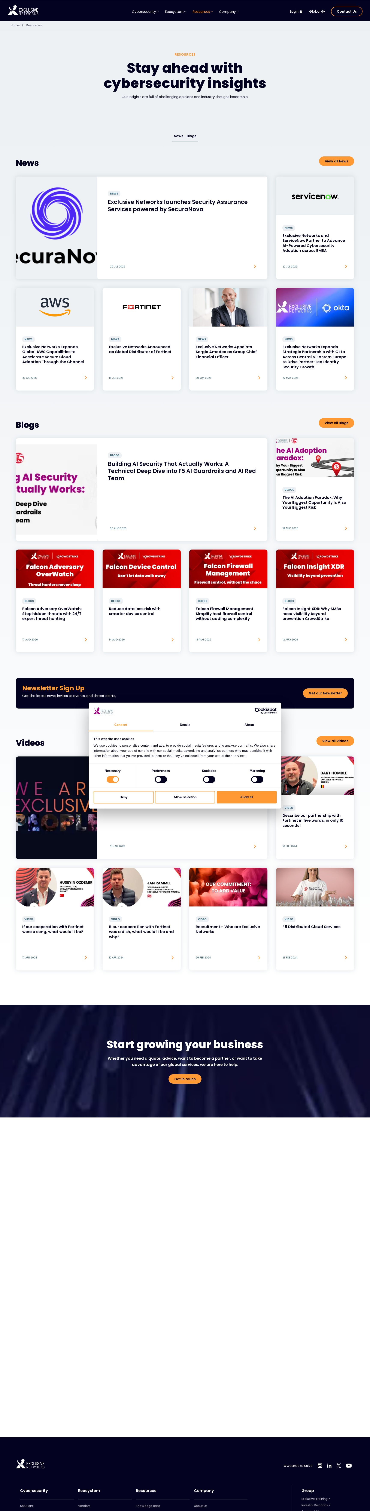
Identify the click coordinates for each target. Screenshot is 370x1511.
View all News (336, 161)
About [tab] (249, 725)
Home (17, 25)
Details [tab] (185, 725)
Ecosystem (89, 1491)
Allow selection (185, 797)
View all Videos (335, 740)
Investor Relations (314, 1505)
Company (204, 1491)
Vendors (84, 1506)
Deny (123, 797)
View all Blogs (336, 422)
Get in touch (185, 1079)
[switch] (161, 779)
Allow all (246, 797)
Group (307, 1491)
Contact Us (347, 11)
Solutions (27, 1506)
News (178, 136)
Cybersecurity (34, 1491)
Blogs (191, 136)
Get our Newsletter (325, 693)
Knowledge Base (148, 1506)
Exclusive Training (314, 1499)
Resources (34, 25)
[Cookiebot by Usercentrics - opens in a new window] (258, 710)
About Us (200, 1506)
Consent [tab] (120, 725)
